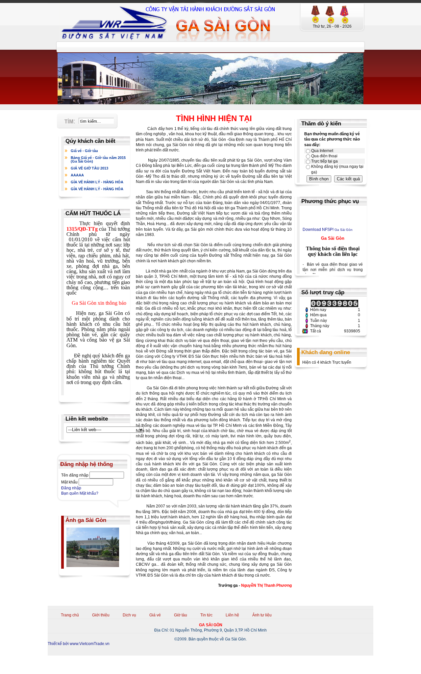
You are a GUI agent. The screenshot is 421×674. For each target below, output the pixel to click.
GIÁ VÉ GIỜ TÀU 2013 (89, 168)
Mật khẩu (69, 482)
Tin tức (206, 615)
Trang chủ (70, 615)
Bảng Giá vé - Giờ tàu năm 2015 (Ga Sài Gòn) (98, 159)
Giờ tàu (180, 615)
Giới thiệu (101, 615)
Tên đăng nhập (74, 475)
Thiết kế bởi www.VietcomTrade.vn (79, 644)
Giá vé (155, 615)
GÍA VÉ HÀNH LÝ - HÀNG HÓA (97, 182)
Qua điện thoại (324, 156)
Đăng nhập (71, 488)
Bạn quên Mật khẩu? (79, 493)
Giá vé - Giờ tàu (84, 151)
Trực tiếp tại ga (324, 161)
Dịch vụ (129, 615)
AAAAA (77, 175)
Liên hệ (232, 615)
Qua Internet (322, 150)
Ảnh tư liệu (262, 615)
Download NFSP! (318, 226)
